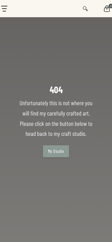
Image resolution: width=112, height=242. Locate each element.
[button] (107, 8)
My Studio (56, 151)
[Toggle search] (85, 8)
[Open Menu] (4, 8)
